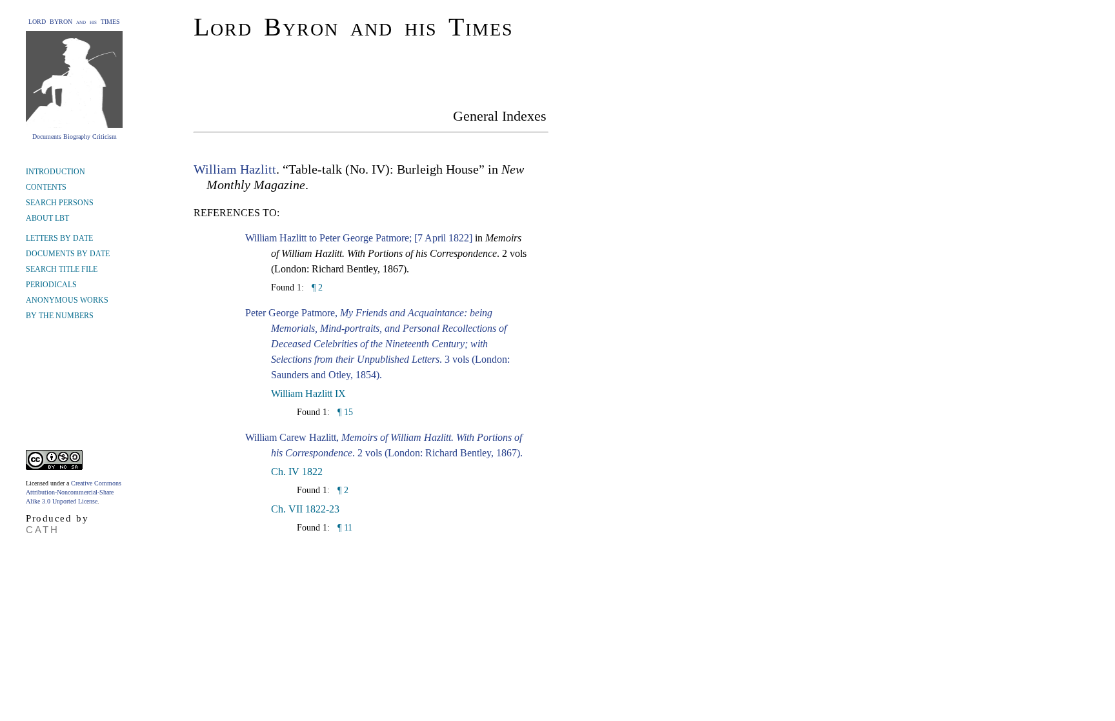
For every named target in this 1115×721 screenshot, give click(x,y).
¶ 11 (343, 528)
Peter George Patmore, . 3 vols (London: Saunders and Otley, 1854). (377, 343)
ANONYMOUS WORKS (67, 300)
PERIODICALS (51, 284)
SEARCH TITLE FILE (61, 269)
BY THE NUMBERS (60, 315)
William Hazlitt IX (308, 393)
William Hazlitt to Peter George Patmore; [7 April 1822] (358, 237)
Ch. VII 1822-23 (305, 508)
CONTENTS (46, 187)
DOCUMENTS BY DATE (68, 253)
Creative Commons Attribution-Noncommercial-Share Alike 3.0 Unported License (73, 492)
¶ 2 (316, 287)
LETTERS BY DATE (59, 238)
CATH (42, 529)
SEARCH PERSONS (60, 202)
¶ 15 (344, 412)
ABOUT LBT (47, 218)
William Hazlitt (235, 169)
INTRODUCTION (55, 171)
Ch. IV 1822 (297, 471)
